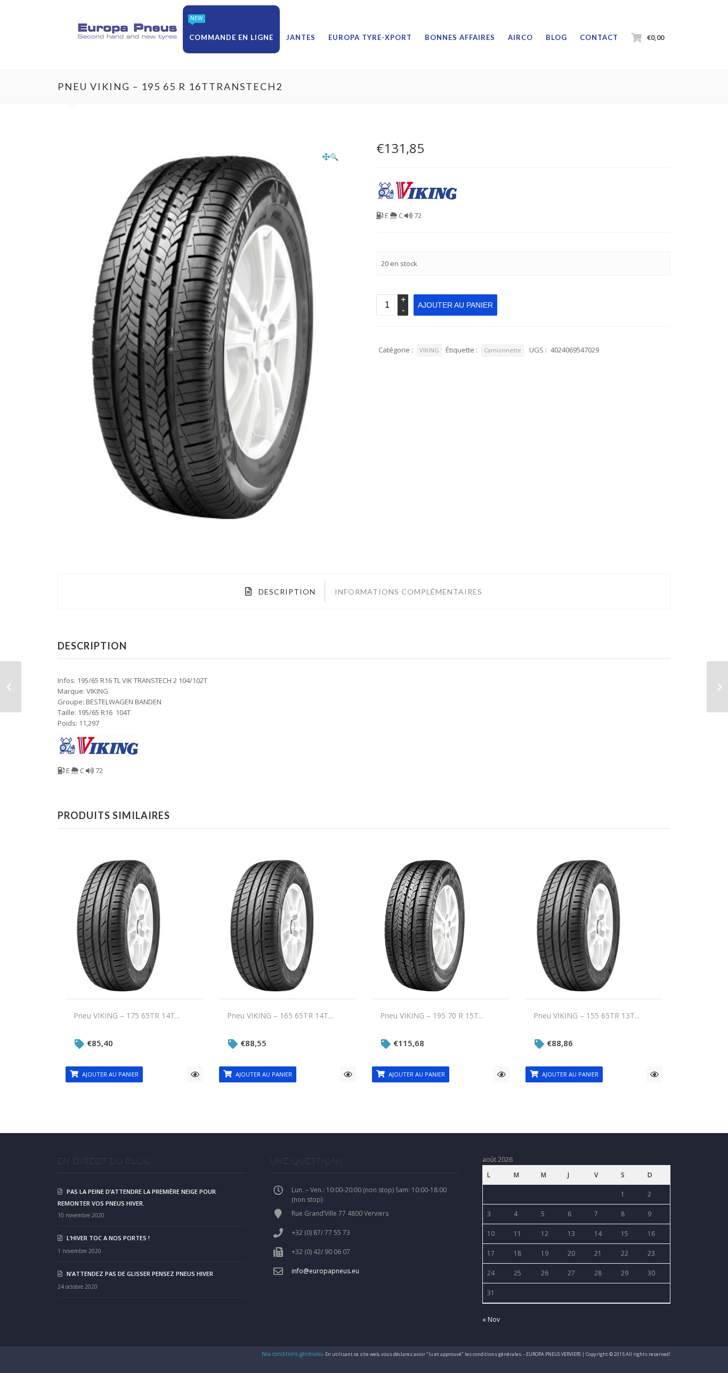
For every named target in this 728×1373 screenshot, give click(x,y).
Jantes (301, 37)
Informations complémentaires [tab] (408, 591)
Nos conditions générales (292, 1354)
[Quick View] (195, 1074)
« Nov (491, 1319)
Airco (520, 37)
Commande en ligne (231, 37)
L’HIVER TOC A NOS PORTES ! (108, 1238)
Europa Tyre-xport (370, 37)
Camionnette (502, 350)
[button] (330, 156)
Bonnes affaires (460, 37)
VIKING (429, 350)
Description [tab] (286, 591)
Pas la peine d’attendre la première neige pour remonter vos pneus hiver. (137, 1197)
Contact (599, 37)
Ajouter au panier (455, 305)
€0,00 (655, 37)
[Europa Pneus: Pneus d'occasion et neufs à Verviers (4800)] (127, 32)
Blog (556, 37)
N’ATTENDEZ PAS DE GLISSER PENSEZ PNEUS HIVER (140, 1274)
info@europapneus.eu (325, 1270)
